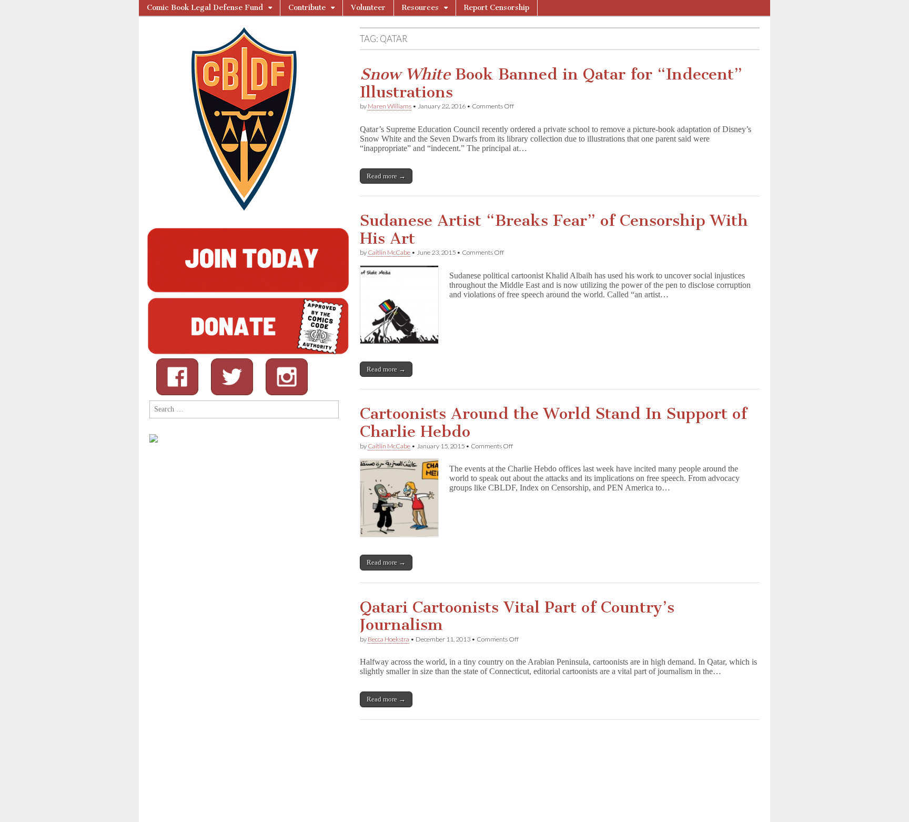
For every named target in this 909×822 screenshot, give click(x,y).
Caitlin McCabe (389, 252)
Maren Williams (389, 106)
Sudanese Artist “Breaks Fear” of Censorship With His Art (554, 229)
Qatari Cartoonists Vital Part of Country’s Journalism (517, 616)
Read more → (386, 176)
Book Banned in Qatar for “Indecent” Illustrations (551, 83)
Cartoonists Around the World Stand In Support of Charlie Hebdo (553, 422)
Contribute (307, 7)
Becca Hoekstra (388, 639)
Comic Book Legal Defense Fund (205, 7)
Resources (420, 7)
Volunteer (368, 7)
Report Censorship (496, 7)
